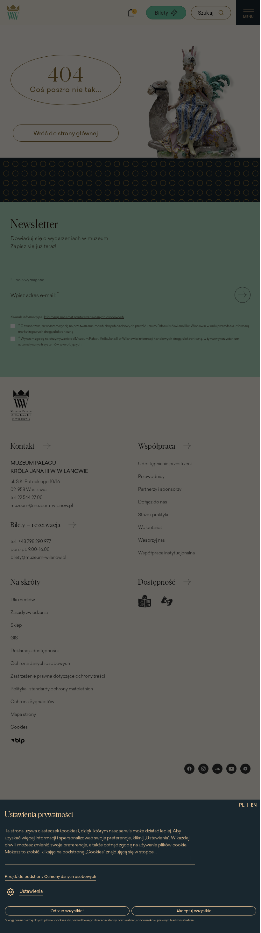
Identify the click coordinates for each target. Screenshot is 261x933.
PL (241, 805)
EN (254, 805)
